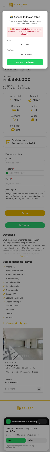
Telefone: (10, 50)
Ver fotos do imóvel (25, 62)
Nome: (9, 40)
